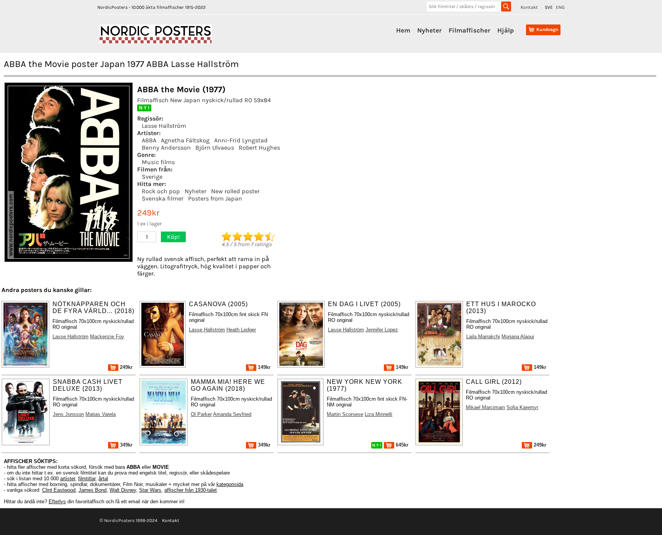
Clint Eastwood (58, 490)
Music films (158, 162)
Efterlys (57, 501)
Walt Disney (123, 490)
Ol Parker (201, 414)
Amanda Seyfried (232, 414)
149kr (263, 367)
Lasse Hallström (164, 125)
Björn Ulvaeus (214, 147)
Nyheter (429, 30)
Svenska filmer (163, 198)
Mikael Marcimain (485, 407)
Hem (403, 30)
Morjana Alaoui (517, 336)
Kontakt (529, 7)
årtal (103, 478)
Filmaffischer (469, 30)
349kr (125, 445)
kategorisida (229, 484)
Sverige (152, 176)
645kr (401, 445)
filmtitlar (86, 478)
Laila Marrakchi (483, 336)
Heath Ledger (241, 330)
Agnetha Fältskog (185, 140)
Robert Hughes (259, 147)
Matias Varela (100, 414)
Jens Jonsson (68, 414)
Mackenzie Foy (107, 336)
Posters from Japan (215, 198)
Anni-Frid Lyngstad (241, 140)
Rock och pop (161, 191)
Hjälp (505, 30)
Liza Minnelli (378, 414)
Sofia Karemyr (522, 407)
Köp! (173, 236)
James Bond (93, 490)
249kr (125, 367)
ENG (560, 7)
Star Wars (150, 490)
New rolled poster (235, 191)
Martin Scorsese (345, 414)
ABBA (149, 140)
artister (67, 478)
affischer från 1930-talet (190, 490)
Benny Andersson (166, 147)
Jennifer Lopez (381, 330)
